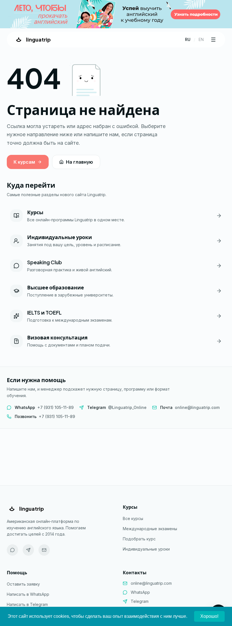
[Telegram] (28, 550)
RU (187, 39)
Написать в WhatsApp (28, 594)
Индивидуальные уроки (146, 549)
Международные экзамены (150, 528)
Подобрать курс (139, 538)
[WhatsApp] (12, 550)
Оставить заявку (23, 584)
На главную (79, 162)
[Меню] (213, 39)
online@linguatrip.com (151, 583)
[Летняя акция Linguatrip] (116, 14)
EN (201, 39)
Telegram (140, 601)
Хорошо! (209, 616)
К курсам (24, 162)
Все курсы (133, 518)
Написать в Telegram (27, 604)
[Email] (44, 550)
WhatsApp (140, 592)
